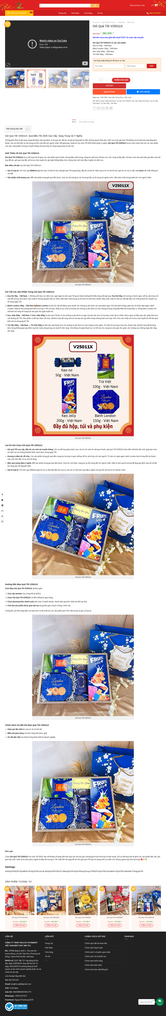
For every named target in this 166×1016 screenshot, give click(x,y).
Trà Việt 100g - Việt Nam (109, 103)
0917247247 (110, 92)
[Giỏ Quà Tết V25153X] (51, 900)
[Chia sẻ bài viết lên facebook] (2, 494)
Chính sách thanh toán (94, 948)
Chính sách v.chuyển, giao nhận (97, 952)
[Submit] (95, 6)
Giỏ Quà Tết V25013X (146, 917)
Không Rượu (119, 97)
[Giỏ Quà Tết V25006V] (83, 900)
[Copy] (2, 516)
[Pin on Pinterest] (107, 108)
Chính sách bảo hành (93, 965)
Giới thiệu (75, 13)
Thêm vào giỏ (121, 80)
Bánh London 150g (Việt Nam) (106, 101)
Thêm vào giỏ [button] (20, 925)
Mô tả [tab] (74, 122)
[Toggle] (46, 960)
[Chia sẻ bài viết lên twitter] (2, 500)
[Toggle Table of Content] (26, 129)
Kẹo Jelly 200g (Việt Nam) (140, 101)
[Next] (85, 44)
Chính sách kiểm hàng (94, 961)
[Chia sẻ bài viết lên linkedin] (2, 505)
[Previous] (10, 44)
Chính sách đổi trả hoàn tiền (96, 943)
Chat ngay (14, 988)
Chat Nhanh (144, 92)
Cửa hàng (88, 13)
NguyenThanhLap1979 (24, 1000)
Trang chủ (62, 13)
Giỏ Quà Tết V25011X (124, 101)
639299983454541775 (22, 992)
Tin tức (100, 13)
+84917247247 (21, 996)
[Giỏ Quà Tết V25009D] (114, 900)
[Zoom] (8, 65)
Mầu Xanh (130, 22)
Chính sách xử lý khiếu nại (95, 956)
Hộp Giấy (111, 97)
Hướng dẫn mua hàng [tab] (86, 122)
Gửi (151, 66)
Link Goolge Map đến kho (15, 976)
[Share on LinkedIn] (111, 108)
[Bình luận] (2, 521)
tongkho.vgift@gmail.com (21, 984)
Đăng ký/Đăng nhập (137, 5)
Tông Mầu (121, 22)
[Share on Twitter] (99, 108)
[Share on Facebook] (95, 108)
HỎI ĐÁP (109, 86)
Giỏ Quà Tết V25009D (115, 917)
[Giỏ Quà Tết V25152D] (19, 900)
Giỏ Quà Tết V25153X (51, 917)
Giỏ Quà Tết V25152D (20, 917)
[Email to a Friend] (103, 108)
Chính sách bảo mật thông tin (96, 969)
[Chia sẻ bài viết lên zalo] (2, 511)
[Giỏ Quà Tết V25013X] (146, 900)
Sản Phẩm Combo (108, 22)
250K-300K (104, 97)
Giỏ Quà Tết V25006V (83, 917)
